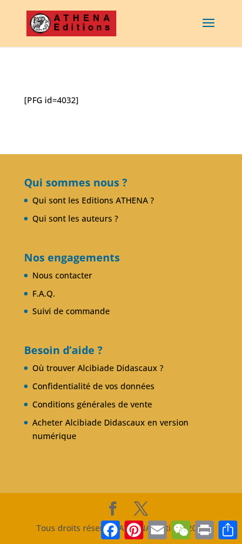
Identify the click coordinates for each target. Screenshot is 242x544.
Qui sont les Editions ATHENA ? (93, 200)
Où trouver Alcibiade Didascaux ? (97, 367)
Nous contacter (62, 275)
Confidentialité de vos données (93, 386)
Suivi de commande (71, 311)
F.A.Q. (43, 293)
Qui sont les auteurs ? (75, 218)
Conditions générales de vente (92, 404)
